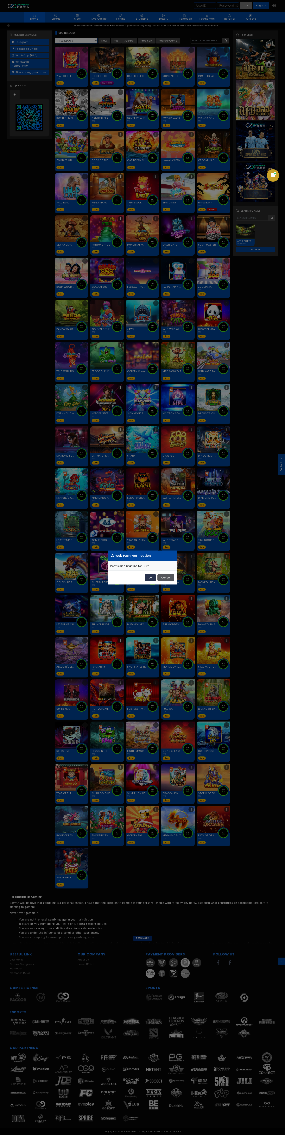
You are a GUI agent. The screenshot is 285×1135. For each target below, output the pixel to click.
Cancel (165, 577)
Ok (150, 577)
